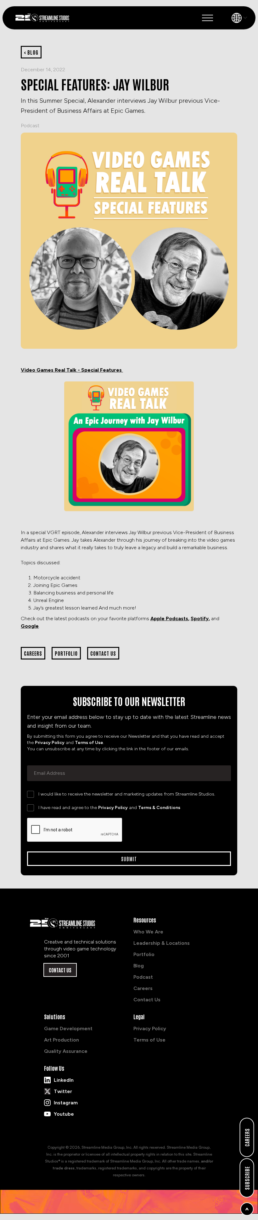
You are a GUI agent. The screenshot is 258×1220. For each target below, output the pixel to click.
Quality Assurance (65, 1051)
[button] (207, 18)
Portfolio (143, 954)
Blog (138, 966)
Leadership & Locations (161, 943)
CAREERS (247, 1137)
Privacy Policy (49, 742)
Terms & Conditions (159, 807)
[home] (44, 17)
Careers (143, 988)
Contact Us (60, 970)
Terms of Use (89, 742)
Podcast (30, 126)
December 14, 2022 (43, 70)
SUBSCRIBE (247, 1178)
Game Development (68, 1028)
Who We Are (148, 932)
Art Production (61, 1040)
